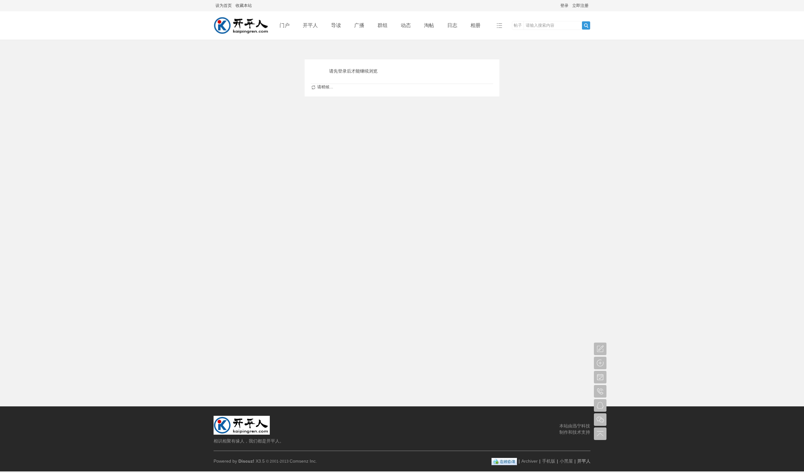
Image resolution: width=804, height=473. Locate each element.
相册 (475, 25)
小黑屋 (566, 461)
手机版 (548, 461)
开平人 (310, 25)
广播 (359, 25)
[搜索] (586, 25)
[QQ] (504, 461)
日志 (452, 25)
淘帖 (429, 25)
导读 (336, 25)
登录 (564, 5)
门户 (285, 25)
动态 (406, 25)
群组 (383, 25)
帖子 (518, 25)
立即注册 (580, 5)
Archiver (529, 461)
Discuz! (246, 461)
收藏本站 (244, 5)
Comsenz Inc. (303, 461)
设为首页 (223, 5)
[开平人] (242, 35)
